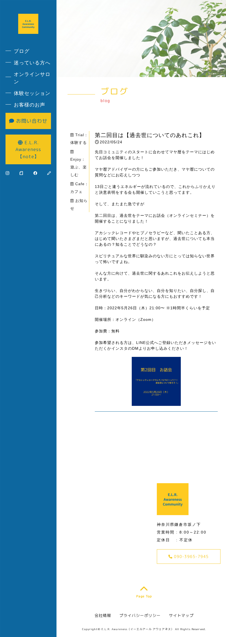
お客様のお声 (29, 105)
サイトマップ (181, 615)
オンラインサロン (32, 78)
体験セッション (32, 93)
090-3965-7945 (191, 556)
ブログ (21, 51)
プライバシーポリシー (140, 615)
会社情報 (103, 615)
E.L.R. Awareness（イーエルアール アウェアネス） (137, 629)
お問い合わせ (30, 120)
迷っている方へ (32, 62)
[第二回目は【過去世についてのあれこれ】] (156, 403)
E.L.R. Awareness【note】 (28, 149)
